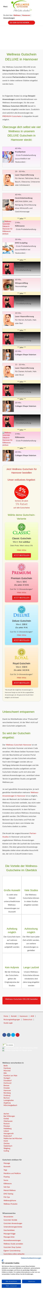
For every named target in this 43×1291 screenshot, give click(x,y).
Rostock (7, 1124)
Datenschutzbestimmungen (31, 1258)
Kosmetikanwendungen (12, 1240)
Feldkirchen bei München (13, 1138)
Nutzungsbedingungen (12, 1020)
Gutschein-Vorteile (10, 1220)
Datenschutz (27, 1020)
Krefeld (6, 1119)
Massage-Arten (9, 1237)
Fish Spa (7, 1197)
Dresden (7, 1088)
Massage (7, 1163)
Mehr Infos (21, 550)
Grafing (6, 1151)
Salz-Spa (7, 1187)
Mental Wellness (10, 1190)
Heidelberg (7, 1129)
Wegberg (7, 1148)
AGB (32, 1016)
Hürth (6, 1141)
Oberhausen (8, 1121)
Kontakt (14, 1016)
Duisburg (7, 1095)
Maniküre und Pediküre (12, 1173)
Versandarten (8, 1217)
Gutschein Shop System (12, 1247)
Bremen (6, 1085)
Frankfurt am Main (10, 1076)
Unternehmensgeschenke (13, 1227)
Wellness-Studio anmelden (13, 1244)
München (7, 1071)
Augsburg (7, 1103)
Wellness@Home (10, 1200)
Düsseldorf (8, 1080)
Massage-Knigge (9, 1234)
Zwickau (7, 1143)
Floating (7, 1177)
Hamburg (7, 1068)
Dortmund (7, 1083)
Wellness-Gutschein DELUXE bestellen (21, 999)
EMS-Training (8, 1194)
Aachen (6, 1114)
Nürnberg (7, 1093)
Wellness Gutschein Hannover (18, 745)
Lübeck (6, 1131)
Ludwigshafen (9, 1100)
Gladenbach (8, 1146)
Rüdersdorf (8, 1136)
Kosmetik (7, 1166)
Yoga (5, 1170)
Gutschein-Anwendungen (13, 1223)
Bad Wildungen (9, 1116)
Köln (5, 1073)
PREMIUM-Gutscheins (12, 116)
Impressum (24, 1016)
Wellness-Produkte (10, 1204)
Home (6, 1016)
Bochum (7, 1098)
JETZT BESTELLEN (21, 555)
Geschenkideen (9, 1230)
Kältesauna (8, 1183)
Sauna (6, 1180)
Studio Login (8, 1023)
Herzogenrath (9, 1133)
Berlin (6, 1066)
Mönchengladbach (10, 1105)
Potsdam (7, 1126)
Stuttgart (7, 1078)
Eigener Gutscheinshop (12, 1251)
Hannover (7, 1090)
